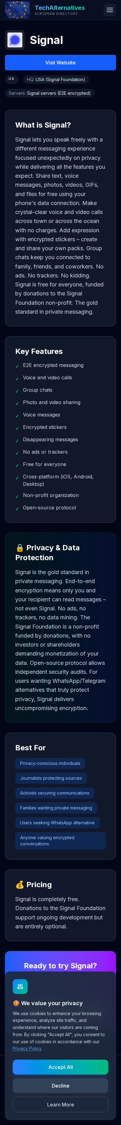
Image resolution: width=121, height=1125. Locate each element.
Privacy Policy (27, 1048)
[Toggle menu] (110, 10)
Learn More (60, 1104)
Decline (60, 1086)
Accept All (60, 1067)
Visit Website (60, 62)
